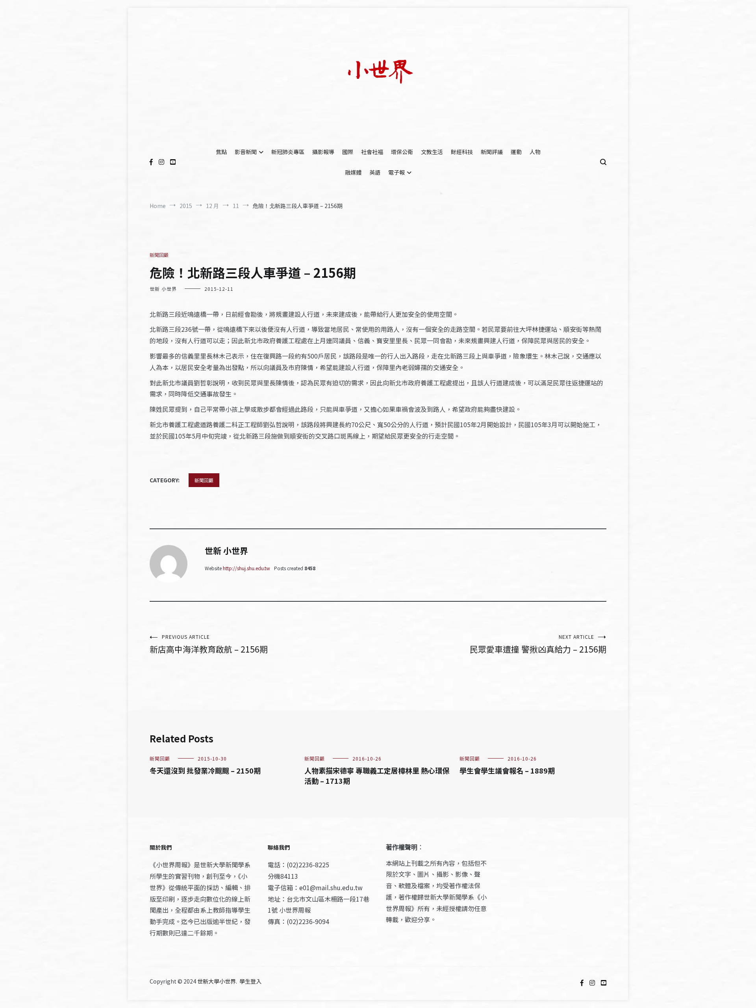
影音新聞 (246, 152)
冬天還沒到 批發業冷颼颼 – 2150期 (205, 770)
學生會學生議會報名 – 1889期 (507, 770)
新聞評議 (492, 152)
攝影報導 (323, 152)
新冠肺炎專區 (287, 152)
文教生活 (432, 152)
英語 (374, 172)
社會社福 (372, 152)
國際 (347, 152)
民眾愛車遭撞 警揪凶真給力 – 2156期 (538, 644)
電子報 (396, 172)
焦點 (221, 152)
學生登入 (250, 981)
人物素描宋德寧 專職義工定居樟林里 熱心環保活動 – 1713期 (376, 775)
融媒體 (353, 172)
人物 (535, 152)
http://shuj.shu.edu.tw (246, 568)
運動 (516, 152)
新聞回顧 (159, 254)
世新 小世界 (163, 288)
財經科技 (462, 152)
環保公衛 (402, 152)
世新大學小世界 (216, 981)
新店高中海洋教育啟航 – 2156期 (209, 644)
